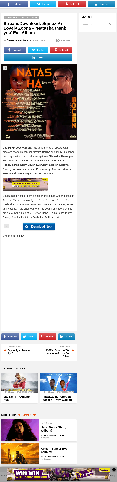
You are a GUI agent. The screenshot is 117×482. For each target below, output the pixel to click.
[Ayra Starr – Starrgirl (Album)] (20, 430)
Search (110, 24)
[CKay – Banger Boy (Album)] (20, 453)
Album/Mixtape (27, 415)
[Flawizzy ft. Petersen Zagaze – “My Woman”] (58, 383)
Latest (21, 392)
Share (5, 68)
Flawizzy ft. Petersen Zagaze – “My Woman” (58, 398)
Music (30, 392)
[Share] (39, 226)
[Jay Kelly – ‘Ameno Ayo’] (19, 383)
